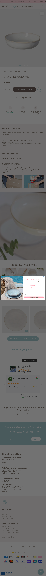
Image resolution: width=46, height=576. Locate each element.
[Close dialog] (43, 276)
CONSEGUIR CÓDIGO (34, 297)
